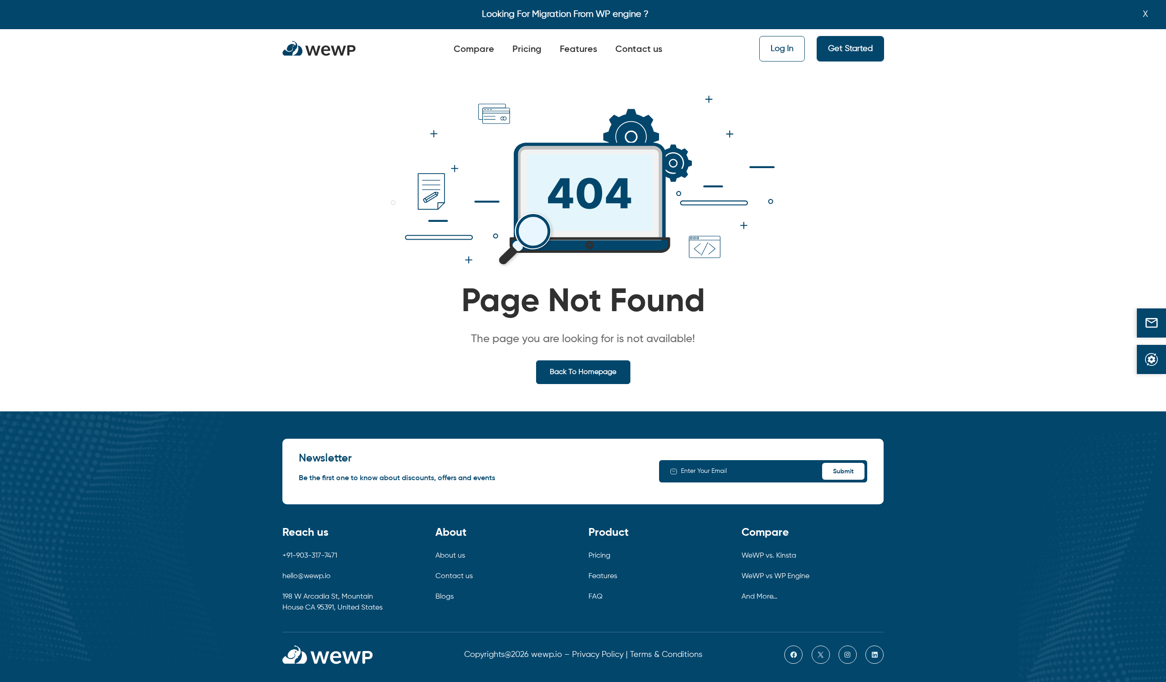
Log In (782, 49)
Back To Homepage (583, 372)
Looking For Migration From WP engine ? (565, 14)
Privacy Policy (598, 655)
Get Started (850, 49)
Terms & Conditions (666, 655)
